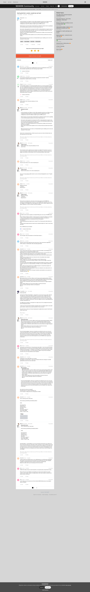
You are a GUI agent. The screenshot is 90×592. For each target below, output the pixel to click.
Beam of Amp (58, 49)
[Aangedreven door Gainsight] (45, 492)
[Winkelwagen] (85, 2)
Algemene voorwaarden (37, 494)
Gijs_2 (21, 213)
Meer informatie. (68, 585)
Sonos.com (57, 6)
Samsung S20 (38, 41)
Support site (52, 6)
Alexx (21, 345)
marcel (21, 76)
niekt (21, 240)
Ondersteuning (15, 2)
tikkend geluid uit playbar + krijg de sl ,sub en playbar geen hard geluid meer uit (64, 27)
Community (18, 9)
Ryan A (21, 107)
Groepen (47, 6)
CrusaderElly (22, 291)
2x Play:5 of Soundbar (60, 46)
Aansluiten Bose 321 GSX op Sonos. (62, 43)
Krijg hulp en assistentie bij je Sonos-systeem (28, 9)
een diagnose (27, 173)
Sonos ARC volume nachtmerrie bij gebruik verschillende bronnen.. (64, 15)
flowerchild (22, 249)
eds (20, 66)
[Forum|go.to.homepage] (25, 6)
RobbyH (21, 84)
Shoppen (4, 2)
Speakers (58, 33)
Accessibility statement (53, 494)
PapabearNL (22, 17)
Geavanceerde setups (60, 44)
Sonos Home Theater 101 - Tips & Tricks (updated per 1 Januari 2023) (63, 19)
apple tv (22, 41)
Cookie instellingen (45, 494)
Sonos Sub (32, 41)
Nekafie (21, 99)
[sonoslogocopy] (45, 2)
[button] (64, 6)
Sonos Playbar (26, 41)
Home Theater (38, 9)
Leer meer (9, 2)
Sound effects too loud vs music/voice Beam (64, 39)
